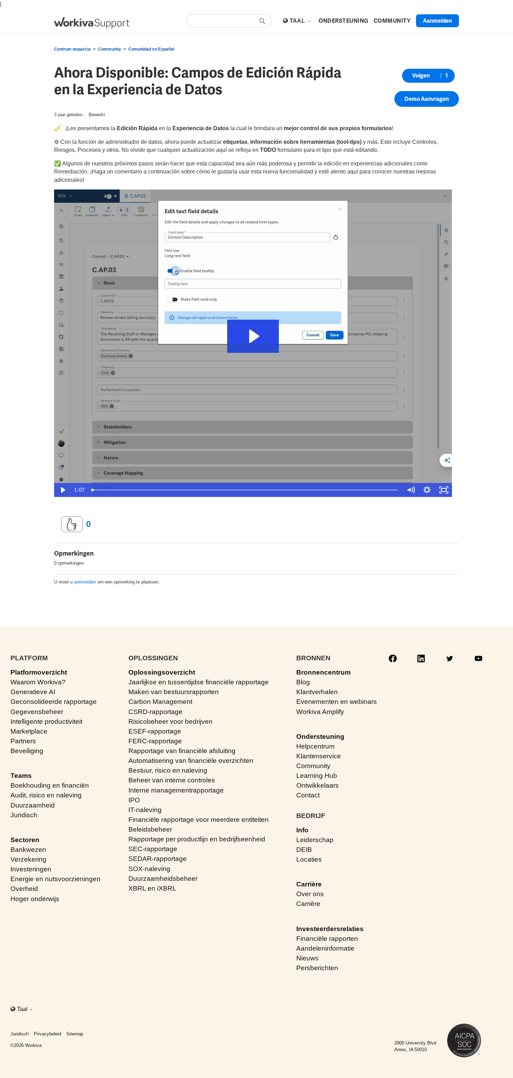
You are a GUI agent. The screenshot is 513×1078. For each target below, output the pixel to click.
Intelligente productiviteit (46, 721)
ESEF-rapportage (154, 731)
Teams (21, 775)
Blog (303, 682)
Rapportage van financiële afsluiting (182, 750)
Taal (298, 21)
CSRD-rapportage (155, 711)
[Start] (91, 22)
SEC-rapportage (152, 849)
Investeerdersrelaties (330, 928)
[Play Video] (62, 490)
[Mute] (410, 490)
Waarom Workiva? (38, 682)
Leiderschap (315, 839)
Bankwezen (28, 849)
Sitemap (74, 1033)
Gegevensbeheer (36, 711)
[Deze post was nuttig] (72, 524)
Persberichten (317, 968)
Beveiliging (26, 750)
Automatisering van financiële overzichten (190, 760)
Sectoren (24, 839)
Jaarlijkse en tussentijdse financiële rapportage (198, 682)
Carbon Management (160, 701)
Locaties (309, 859)
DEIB (304, 849)
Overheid (24, 888)
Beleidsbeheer (150, 829)
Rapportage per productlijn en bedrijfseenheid (196, 839)
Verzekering (28, 859)
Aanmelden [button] (437, 20)
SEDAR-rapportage (157, 858)
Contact (308, 795)
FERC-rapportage (155, 741)
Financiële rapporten (327, 938)
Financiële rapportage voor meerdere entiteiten (198, 819)
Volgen (421, 75)
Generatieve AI (32, 692)
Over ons (310, 894)
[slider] (245, 490)
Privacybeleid (47, 1033)
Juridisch (23, 815)
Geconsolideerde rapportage (53, 701)
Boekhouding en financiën (49, 785)
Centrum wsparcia (72, 49)
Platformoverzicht (38, 672)
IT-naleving (145, 809)
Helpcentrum (315, 746)
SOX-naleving (149, 868)
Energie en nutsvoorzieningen (55, 879)
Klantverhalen (317, 692)
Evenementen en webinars (336, 701)
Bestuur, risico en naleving (167, 770)
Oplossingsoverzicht (161, 672)
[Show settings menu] (427, 490)
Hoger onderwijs (34, 898)
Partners (23, 741)
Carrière (309, 884)
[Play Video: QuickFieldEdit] (253, 336)
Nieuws (307, 958)
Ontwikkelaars (317, 785)
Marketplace (28, 731)
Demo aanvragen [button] (426, 99)
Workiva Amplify (320, 711)
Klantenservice (318, 756)
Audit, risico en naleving (46, 795)
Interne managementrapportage (176, 790)
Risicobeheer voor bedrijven (170, 721)
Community (109, 49)
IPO (134, 800)
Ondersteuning (320, 736)
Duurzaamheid (32, 805)
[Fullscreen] (444, 490)
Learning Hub (316, 775)
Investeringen (30, 869)
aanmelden (85, 582)
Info (302, 830)
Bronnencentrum (323, 672)
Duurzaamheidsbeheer (163, 878)
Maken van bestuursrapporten (173, 692)
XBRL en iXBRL (152, 888)
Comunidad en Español (151, 49)
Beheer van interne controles (171, 780)
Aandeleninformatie (325, 948)
